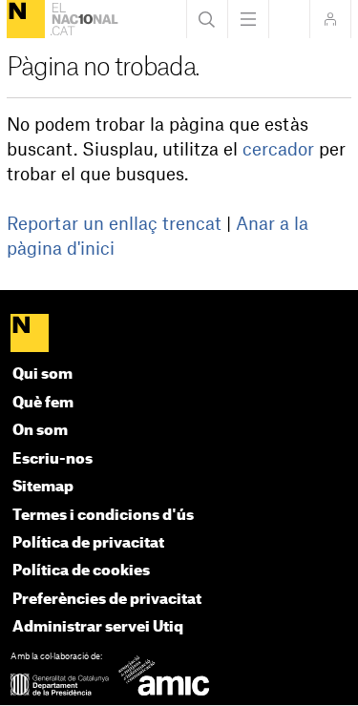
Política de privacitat (88, 543)
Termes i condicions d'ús (103, 516)
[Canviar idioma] (289, 19)
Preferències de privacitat (106, 599)
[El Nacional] (26, 19)
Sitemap (43, 487)
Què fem (43, 403)
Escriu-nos (52, 459)
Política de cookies (81, 571)
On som (40, 431)
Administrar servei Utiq (97, 627)
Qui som (42, 374)
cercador (278, 149)
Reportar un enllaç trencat (114, 224)
